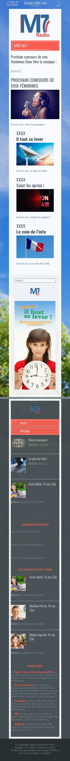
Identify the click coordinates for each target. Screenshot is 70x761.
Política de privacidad (23, 750)
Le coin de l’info (37, 459)
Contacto (46, 753)
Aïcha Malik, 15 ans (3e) (42, 484)
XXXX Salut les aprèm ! (30, 182)
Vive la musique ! (38, 440)
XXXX (29, 136)
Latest (24, 423)
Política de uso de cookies (39, 751)
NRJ (16, 714)
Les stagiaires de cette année (32, 502)
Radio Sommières (24, 685)
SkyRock (19, 724)
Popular (25, 431)
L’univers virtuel (45, 747)
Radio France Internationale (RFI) (33, 672)
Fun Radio (20, 701)
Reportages (42, 463)
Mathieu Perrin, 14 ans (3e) (42, 608)
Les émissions (42, 444)
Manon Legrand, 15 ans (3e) (42, 637)
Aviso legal (43, 750)
